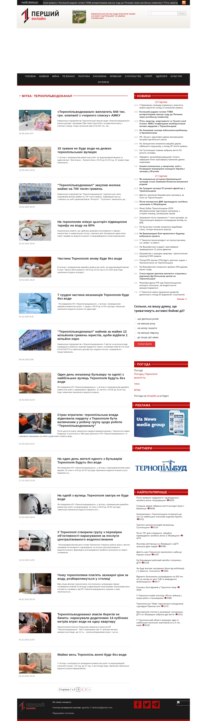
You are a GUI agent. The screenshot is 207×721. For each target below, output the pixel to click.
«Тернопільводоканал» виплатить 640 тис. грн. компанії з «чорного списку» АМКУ (91, 113)
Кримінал (116, 76)
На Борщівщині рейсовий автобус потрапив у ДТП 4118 (158, 561)
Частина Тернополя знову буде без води (89, 258)
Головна (30, 76)
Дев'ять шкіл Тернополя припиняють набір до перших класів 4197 (159, 553)
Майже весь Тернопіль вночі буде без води (92, 654)
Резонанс (68, 76)
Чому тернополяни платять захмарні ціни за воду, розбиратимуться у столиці (92, 576)
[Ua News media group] (161, 425)
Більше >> (182, 299)
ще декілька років (148, 318)
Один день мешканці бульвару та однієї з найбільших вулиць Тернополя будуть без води (91, 378)
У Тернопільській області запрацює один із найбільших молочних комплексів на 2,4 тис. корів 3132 (158, 622)
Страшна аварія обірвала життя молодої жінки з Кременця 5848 (160, 507)
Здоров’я (161, 76)
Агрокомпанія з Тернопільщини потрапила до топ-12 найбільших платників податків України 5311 (159, 516)
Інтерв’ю (103, 82)
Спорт (148, 76)
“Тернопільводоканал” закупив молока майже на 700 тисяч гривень (88, 186)
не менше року (146, 323)
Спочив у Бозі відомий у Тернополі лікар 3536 (156, 588)
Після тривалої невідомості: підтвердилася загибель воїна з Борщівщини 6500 (157, 498)
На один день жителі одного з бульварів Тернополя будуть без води (89, 460)
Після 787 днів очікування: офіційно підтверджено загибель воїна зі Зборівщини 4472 (158, 535)
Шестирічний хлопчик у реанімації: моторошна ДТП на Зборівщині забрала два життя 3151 (159, 613)
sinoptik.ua (153, 395)
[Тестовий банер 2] (161, 469)
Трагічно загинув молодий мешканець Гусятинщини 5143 (155, 526)
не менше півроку (148, 332)
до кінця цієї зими (147, 337)
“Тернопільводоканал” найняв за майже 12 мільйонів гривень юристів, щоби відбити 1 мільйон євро (92, 335)
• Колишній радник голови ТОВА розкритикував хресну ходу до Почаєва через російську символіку (99, 3)
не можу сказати (147, 328)
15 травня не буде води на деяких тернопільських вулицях (84, 150)
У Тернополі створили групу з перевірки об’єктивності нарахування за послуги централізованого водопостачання (89, 535)
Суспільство (133, 76)
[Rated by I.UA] (183, 703)
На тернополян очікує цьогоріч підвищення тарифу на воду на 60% (92, 223)
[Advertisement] (103, 50)
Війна (55, 76)
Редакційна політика (63, 713)
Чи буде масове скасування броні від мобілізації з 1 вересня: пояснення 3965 (160, 569)
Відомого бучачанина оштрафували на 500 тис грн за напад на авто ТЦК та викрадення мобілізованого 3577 (159, 579)
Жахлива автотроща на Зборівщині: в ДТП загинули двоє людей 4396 (157, 545)
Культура (176, 76)
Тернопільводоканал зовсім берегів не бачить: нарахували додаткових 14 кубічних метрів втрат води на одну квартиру (92, 617)
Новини (44, 76)
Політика (84, 76)
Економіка (100, 76)
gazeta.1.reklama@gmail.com (97, 707)
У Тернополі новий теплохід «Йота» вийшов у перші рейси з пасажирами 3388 (159, 596)
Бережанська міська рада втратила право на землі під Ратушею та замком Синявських (113, 15)
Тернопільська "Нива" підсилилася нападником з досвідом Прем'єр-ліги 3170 (159, 604)
